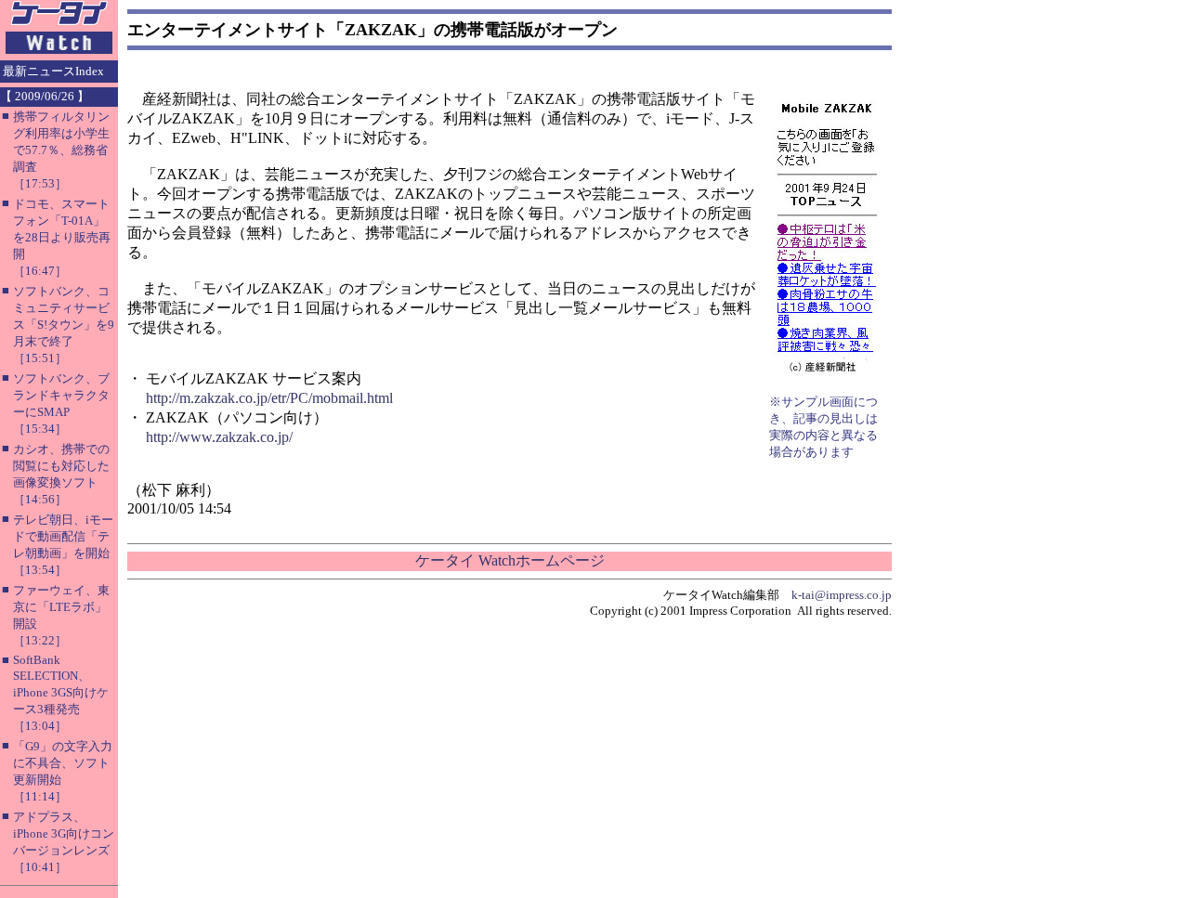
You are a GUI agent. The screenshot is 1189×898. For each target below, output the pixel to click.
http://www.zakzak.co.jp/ (219, 437)
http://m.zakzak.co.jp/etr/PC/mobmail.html (269, 398)
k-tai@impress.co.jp (841, 595)
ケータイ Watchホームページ (510, 560)
